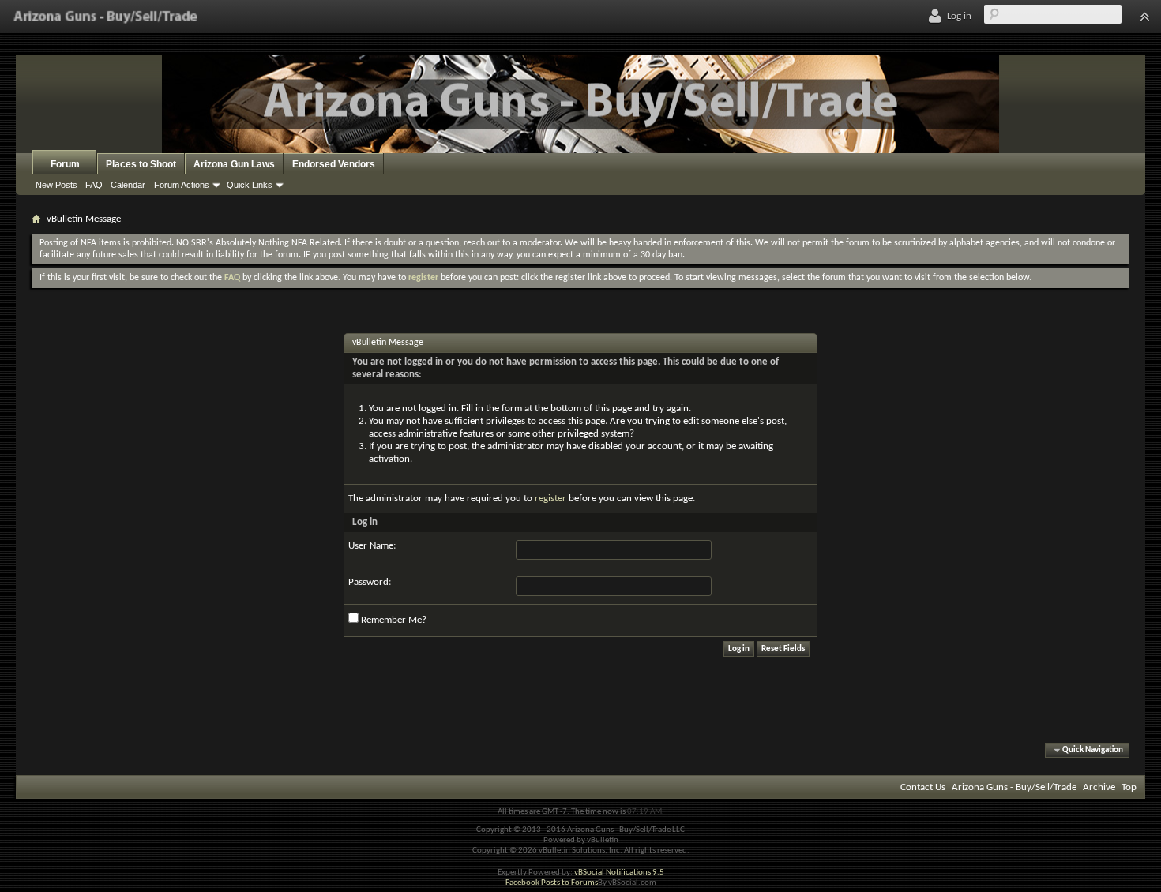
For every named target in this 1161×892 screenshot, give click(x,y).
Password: (369, 582)
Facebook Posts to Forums (551, 883)
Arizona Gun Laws (234, 164)
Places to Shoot (141, 164)
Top (1129, 787)
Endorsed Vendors (333, 164)
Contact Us (922, 787)
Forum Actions (181, 184)
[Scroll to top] (1144, 16)
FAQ (94, 184)
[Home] (105, 16)
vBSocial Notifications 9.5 (619, 872)
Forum (65, 164)
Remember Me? (392, 620)
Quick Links (249, 184)
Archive (1099, 787)
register (550, 498)
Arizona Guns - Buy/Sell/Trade (1014, 787)
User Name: (372, 546)
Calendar (128, 184)
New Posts (56, 184)
